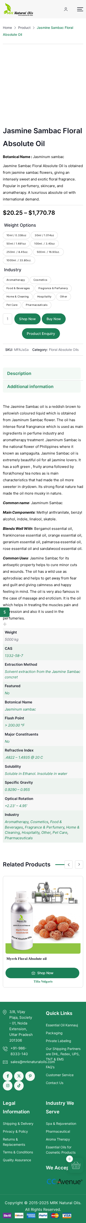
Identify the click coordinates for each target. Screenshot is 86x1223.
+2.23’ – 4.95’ (16, 805)
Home (7, 28)
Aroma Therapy (58, 1139)
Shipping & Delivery (18, 1123)
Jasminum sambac (20, 709)
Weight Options (20, 225)
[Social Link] (7, 1076)
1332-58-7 (14, 655)
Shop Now (27, 319)
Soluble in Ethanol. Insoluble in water (36, 773)
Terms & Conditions (18, 1152)
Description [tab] (19, 373)
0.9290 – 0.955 (17, 789)
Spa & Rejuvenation (61, 1123)
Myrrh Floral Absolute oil (26, 959)
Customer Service (60, 1075)
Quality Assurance (17, 1160)
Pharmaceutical (58, 1131)
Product (24, 28)
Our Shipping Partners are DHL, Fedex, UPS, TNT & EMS (63, 1054)
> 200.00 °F (15, 725)
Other (46, 832)
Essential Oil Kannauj (62, 1025)
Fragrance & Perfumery (44, 827)
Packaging (54, 1033)
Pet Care (60, 832)
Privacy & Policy (15, 1131)
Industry (12, 269)
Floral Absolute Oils (64, 350)
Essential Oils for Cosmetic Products (60, 1149)
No (7, 693)
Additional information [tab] (30, 386)
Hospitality (30, 832)
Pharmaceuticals (19, 838)
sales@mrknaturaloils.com (33, 1061)
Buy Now (54, 319)
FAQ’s (50, 1067)
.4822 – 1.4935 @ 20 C (24, 757)
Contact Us (54, 1083)
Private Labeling (58, 1041)
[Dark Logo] (18, 9)
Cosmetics (39, 821)
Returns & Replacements (14, 1141)
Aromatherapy (16, 821)
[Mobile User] (66, 9)
